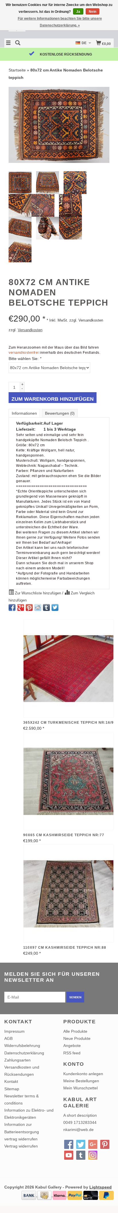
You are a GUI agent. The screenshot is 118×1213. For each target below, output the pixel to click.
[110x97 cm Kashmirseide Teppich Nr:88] (68, 893)
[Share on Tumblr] (46, 607)
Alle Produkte (75, 1031)
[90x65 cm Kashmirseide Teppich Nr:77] (68, 781)
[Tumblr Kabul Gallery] (80, 1155)
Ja (78, 12)
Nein (92, 12)
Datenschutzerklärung (24, 1053)
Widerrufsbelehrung (22, 1045)
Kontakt (11, 1081)
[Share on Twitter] (55, 607)
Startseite (17, 70)
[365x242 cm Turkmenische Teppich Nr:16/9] (68, 668)
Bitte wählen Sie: (25, 358)
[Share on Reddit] (37, 607)
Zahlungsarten (17, 1060)
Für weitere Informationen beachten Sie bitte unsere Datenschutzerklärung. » (60, 22)
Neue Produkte (77, 1038)
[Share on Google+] (20, 607)
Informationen (24, 413)
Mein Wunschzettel (80, 1088)
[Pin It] (29, 607)
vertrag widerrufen (21, 1139)
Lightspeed (100, 1187)
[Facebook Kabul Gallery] (68, 1144)
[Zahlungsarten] (29, 1195)
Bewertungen (59, 413)
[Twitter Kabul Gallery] (80, 1144)
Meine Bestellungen (81, 1081)
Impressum (14, 1031)
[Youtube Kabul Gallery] (68, 1155)
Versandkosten (30, 330)
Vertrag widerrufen (21, 1146)
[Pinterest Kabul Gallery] (104, 1144)
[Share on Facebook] (12, 607)
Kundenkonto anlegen (83, 1073)
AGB (8, 1038)
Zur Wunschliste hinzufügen (38, 593)
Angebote (72, 1045)
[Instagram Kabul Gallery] (92, 1155)
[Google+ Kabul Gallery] (92, 1144)
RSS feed (71, 1053)
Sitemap (11, 1089)
